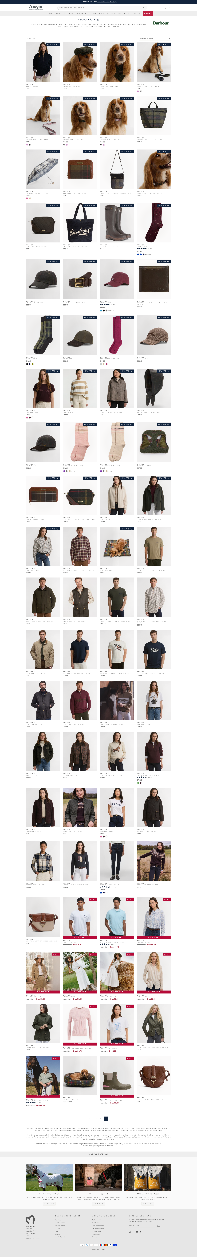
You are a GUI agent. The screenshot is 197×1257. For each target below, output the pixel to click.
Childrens (69, 13)
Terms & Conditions (98, 1228)
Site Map (95, 1237)
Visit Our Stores (60, 1223)
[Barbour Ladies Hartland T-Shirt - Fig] (30, 418)
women (43, 1130)
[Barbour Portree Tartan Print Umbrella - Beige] (30, 198)
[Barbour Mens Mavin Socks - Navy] (144, 254)
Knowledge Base (60, 1225)
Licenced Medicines (98, 1225)
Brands (138, 13)
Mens (59, 13)
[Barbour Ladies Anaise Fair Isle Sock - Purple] (64, 471)
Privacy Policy (96, 1231)
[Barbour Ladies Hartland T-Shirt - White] (33, 418)
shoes (143, 1128)
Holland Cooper (113, 1144)
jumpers (133, 1128)
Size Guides (95, 1223)
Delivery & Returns (97, 1220)
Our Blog (57, 1228)
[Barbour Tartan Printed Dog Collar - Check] (64, 145)
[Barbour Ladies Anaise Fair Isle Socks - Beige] (70, 471)
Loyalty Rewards (60, 1237)
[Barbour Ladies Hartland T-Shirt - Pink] (27, 418)
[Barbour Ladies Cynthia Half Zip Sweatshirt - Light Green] (138, 783)
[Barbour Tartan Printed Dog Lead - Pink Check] (138, 91)
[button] (154, 249)
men (35, 1130)
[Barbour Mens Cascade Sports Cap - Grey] (107, 311)
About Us (58, 1220)
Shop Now (49, 1203)
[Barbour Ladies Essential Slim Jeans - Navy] (104, 893)
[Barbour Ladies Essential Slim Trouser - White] (107, 893)
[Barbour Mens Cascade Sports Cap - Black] (104, 311)
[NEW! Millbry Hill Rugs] (49, 1177)
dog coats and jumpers (96, 1137)
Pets (113, 13)
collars (115, 1137)
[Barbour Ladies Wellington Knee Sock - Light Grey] (101, 364)
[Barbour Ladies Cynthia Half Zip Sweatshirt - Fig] (141, 783)
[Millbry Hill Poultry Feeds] (147, 1177)
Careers (57, 1234)
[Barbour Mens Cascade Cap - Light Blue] (101, 311)
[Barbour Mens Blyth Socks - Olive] (33, 364)
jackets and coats (119, 1128)
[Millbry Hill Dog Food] (98, 1177)
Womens (49, 13)
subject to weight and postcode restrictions (98, 1146)
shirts (128, 1128)
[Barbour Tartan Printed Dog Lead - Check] (141, 91)
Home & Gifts (125, 13)
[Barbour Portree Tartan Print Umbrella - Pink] (27, 198)
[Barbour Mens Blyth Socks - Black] (27, 364)
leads (120, 1137)
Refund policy (96, 1234)
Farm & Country (100, 13)
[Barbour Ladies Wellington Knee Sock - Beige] (104, 364)
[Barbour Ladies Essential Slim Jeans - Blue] (101, 893)
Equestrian (83, 13)
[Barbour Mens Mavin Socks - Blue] (138, 254)
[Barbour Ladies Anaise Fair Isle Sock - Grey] (67, 471)
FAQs (56, 1231)
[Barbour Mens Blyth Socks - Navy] (30, 364)
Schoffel (101, 1144)
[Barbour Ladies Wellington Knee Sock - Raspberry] (107, 364)
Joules (95, 1144)
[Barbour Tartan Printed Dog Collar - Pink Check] (67, 145)
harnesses (128, 1137)
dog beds (108, 1137)
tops (138, 1128)
